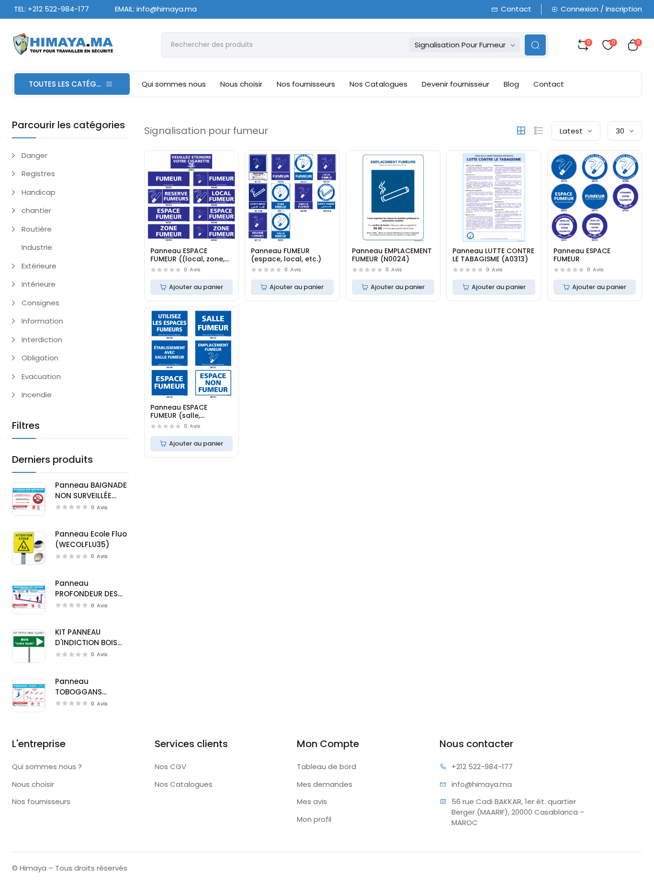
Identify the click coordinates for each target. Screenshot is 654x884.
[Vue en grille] (521, 130)
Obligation (40, 358)
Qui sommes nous (174, 84)
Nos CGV (170, 766)
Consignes (40, 303)
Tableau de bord (326, 766)
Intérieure (39, 284)
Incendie (37, 395)
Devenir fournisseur (455, 84)
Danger (34, 155)
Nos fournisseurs (306, 84)
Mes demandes (324, 784)
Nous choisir (241, 84)
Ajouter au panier (196, 286)
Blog (511, 84)
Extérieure (39, 266)
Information (42, 321)
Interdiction (42, 340)
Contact (516, 9)
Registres (38, 173)
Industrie (37, 247)
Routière (37, 229)
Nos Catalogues (378, 84)
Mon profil (314, 819)
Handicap (39, 192)
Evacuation (41, 376)
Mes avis (312, 801)
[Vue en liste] (538, 130)
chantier (36, 210)
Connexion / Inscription (601, 9)
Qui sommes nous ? (47, 766)
